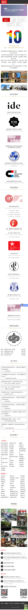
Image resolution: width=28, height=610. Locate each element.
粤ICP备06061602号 (15, 607)
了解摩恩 (6, 603)
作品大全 (12, 603)
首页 (2, 603)
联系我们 (23, 603)
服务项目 (17, 603)
